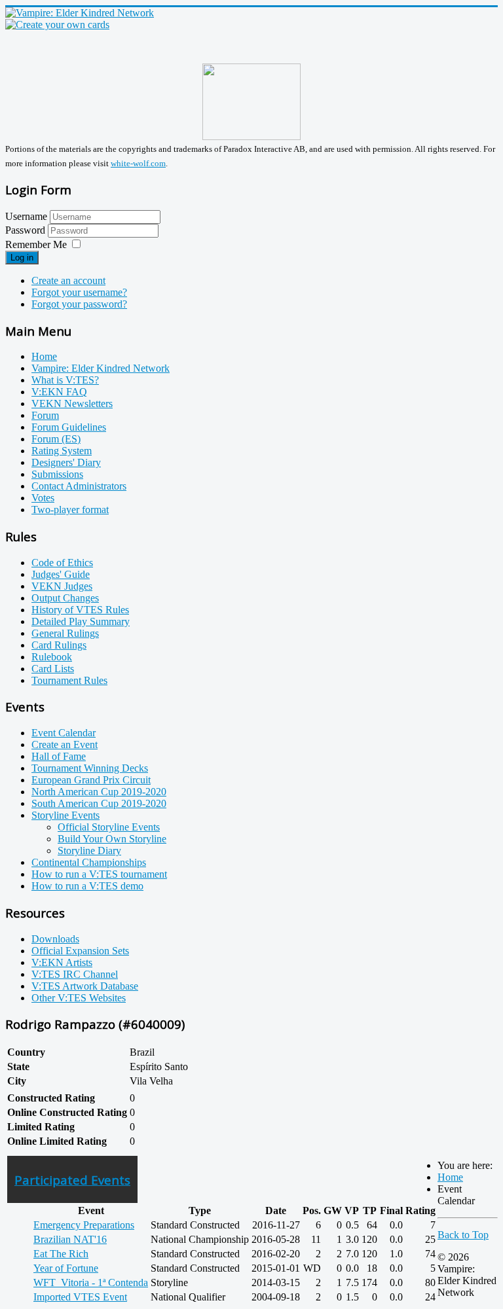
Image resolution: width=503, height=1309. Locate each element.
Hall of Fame (58, 756)
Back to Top (463, 1234)
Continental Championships (88, 862)
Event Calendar (63, 732)
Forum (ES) (56, 438)
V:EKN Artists (61, 962)
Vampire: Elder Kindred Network (100, 368)
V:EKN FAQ (59, 391)
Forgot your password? (79, 304)
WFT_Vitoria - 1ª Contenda (90, 1282)
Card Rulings (58, 645)
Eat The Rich (60, 1253)
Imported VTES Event (80, 1296)
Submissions (57, 474)
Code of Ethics (62, 562)
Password (26, 230)
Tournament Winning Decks (89, 768)
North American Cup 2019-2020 (98, 791)
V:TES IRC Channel (74, 974)
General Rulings (65, 633)
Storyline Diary (89, 850)
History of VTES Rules (80, 609)
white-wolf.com (138, 163)
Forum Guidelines (68, 427)
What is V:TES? (65, 380)
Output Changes (65, 597)
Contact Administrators (78, 486)
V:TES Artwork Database (84, 986)
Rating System (61, 450)
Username (26, 216)
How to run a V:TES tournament (99, 874)
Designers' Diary (66, 462)
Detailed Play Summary (80, 621)
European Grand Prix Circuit (91, 779)
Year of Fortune (65, 1268)
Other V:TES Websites (78, 997)
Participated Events (72, 1180)
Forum (45, 415)
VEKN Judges (61, 586)
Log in (21, 257)
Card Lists (52, 668)
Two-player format (70, 509)
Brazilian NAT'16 (70, 1239)
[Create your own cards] (57, 24)
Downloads (55, 938)
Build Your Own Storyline (112, 838)
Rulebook (51, 656)
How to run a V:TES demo (87, 885)
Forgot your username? (79, 292)
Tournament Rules (69, 680)
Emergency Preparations (83, 1224)
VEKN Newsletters (72, 403)
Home (44, 356)
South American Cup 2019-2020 (98, 803)
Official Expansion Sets (80, 950)
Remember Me (36, 244)
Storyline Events (65, 815)
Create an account (68, 280)
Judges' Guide (60, 574)
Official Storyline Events (109, 827)
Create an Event (64, 744)
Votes (42, 497)
